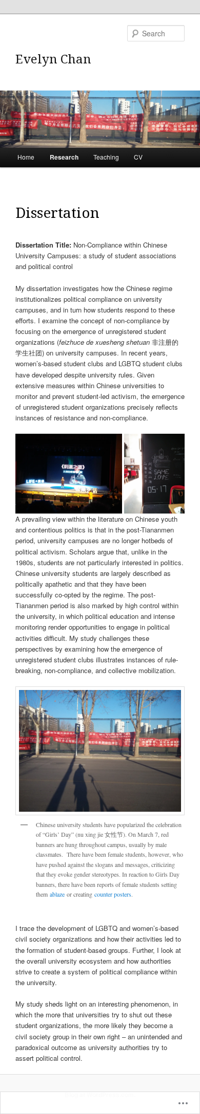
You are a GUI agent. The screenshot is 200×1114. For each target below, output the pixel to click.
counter (104, 894)
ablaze (57, 894)
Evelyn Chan (53, 58)
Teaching (106, 156)
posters (122, 894)
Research (64, 157)
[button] (69, 474)
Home (25, 156)
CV (138, 156)
